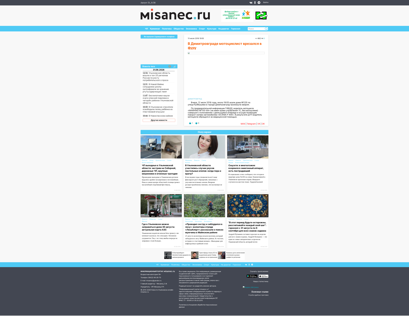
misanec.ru (145, 292)
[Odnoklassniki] (255, 3)
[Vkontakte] (250, 3)
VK (259, 124)
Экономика (191, 29)
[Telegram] (259, 3)
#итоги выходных (147, 162)
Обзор (151, 160)
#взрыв (230, 162)
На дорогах (223, 29)
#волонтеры (189, 221)
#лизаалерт (198, 221)
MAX (243, 124)
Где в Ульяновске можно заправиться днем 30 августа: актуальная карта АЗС (158, 227)
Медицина (188, 160)
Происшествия (160, 160)
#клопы (187, 162)
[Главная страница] (175, 12)
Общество (179, 29)
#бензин (144, 221)
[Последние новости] (169, 66)
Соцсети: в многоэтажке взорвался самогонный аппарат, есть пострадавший (246, 168)
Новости (144, 160)
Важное (230, 160)
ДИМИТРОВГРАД (195, 99)
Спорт (202, 29)
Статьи (169, 160)
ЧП (146, 29)
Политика (166, 29)
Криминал (155, 29)
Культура (211, 29)
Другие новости (159, 120)
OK (263, 124)
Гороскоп (235, 29)
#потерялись (208, 221)
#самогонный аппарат (242, 162)
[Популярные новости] (174, 66)
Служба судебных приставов (258, 295)
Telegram (251, 124)
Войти (265, 2)
